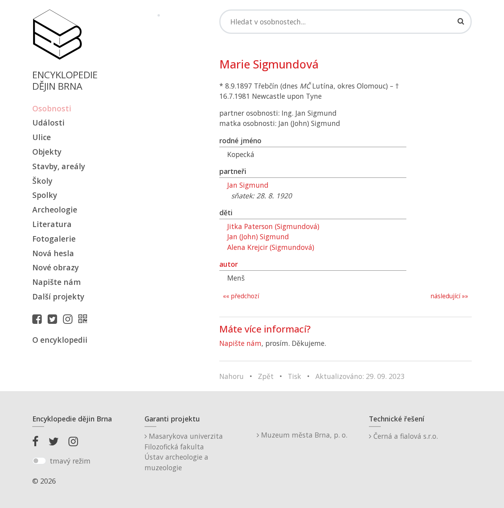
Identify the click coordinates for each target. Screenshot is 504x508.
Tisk (294, 376)
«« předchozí (241, 296)
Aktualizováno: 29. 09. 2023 (359, 376)
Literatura (52, 224)
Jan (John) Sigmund (258, 236)
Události (48, 122)
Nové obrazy (55, 267)
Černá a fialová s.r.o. (404, 436)
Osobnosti (51, 108)
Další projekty (58, 296)
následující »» (449, 296)
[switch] (39, 460)
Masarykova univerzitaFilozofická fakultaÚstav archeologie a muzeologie (184, 451)
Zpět (266, 376)
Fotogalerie (54, 238)
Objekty (46, 151)
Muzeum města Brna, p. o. (303, 435)
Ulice (41, 137)
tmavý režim (70, 461)
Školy (42, 180)
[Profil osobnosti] (84, 318)
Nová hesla (53, 253)
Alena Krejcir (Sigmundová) (270, 247)
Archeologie (54, 209)
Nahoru (231, 376)
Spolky (44, 195)
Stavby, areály (58, 166)
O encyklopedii (59, 339)
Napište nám (56, 282)
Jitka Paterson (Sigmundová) (273, 226)
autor (228, 264)
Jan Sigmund (248, 185)
